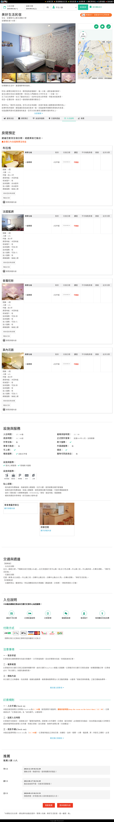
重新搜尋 (83, 7)
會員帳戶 (110, 1)
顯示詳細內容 (9, 508)
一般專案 (28, 162)
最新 (10, 118)
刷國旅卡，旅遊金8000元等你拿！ (98, 15)
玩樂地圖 (101, 1)
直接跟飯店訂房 (61, 1)
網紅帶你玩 (92, 1)
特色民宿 (73, 1)
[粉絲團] (102, 26)
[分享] (96, 26)
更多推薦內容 (65, 805)
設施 (40, 118)
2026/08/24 (66, 162)
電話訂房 (6, 198)
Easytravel (60, 820)
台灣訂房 (50, 1)
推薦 (82, 118)
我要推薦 (49, 805)
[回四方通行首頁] (4, 1)
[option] (57, 514)
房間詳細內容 (11, 202)
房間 (24, 118)
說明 (70, 118)
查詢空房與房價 (9, 193)
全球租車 (82, 1)
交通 (55, 118)
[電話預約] (108, 26)
